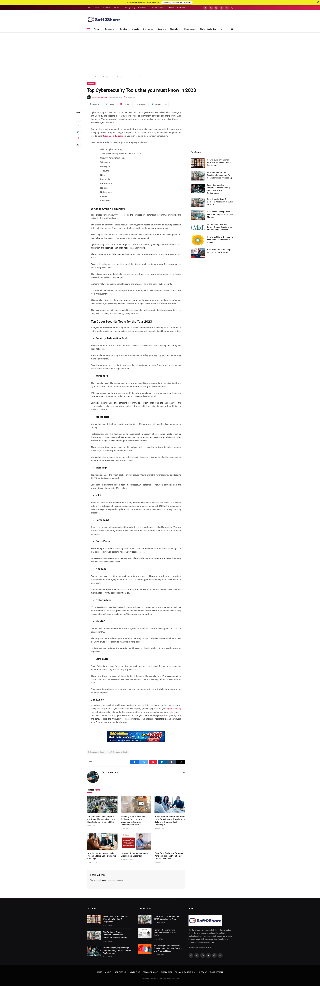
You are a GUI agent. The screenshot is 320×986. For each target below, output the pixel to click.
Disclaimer (142, 8)
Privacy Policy (130, 8)
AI (221, 29)
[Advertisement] (160, 54)
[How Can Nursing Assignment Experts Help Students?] (136, 841)
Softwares (148, 29)
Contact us (106, 8)
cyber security (174, 708)
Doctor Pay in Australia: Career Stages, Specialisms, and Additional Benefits (219, 227)
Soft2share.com (100, 97)
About (97, 8)
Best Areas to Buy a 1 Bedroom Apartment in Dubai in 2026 (220, 202)
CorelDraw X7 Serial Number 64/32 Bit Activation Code (166, 917)
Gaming (123, 29)
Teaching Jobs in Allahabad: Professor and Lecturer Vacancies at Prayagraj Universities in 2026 (133, 820)
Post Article (181, 8)
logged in (104, 880)
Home (89, 8)
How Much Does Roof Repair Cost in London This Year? (220, 250)
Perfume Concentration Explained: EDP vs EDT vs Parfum (165, 932)
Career (91, 84)
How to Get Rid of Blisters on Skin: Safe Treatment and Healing (220, 239)
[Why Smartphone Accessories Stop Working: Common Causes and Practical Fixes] (145, 949)
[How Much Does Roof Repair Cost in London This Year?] (198, 253)
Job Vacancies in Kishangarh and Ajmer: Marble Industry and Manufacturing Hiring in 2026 (101, 819)
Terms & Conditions (157, 8)
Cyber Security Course (113, 136)
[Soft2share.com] (104, 19)
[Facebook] (78, 119)
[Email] (78, 144)
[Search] (232, 29)
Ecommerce (190, 29)
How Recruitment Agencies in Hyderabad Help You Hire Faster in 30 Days (101, 856)
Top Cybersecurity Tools (118, 752)
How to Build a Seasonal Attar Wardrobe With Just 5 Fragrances (219, 162)
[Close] (318, 2)
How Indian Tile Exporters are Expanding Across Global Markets (220, 214)
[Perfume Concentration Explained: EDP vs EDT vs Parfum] (145, 933)
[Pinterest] (78, 138)
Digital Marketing (208, 29)
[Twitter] (78, 125)
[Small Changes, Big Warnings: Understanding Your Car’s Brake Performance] (198, 188)
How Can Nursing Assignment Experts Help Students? (134, 854)
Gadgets (161, 29)
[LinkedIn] (78, 131)
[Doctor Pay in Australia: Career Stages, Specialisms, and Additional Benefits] (198, 227)
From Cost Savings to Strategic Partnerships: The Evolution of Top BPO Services (168, 856)
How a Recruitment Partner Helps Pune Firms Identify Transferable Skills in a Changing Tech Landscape (169, 820)
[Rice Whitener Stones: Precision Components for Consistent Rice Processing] (198, 175)
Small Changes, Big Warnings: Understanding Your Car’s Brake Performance (218, 189)
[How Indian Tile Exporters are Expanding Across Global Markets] (198, 215)
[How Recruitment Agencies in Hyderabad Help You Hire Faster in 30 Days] (102, 841)
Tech (96, 29)
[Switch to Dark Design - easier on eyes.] (232, 8)
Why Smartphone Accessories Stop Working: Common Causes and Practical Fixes (168, 948)
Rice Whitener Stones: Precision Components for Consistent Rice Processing (219, 175)
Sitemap (171, 8)
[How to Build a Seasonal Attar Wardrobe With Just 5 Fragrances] (198, 163)
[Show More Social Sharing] (166, 104)
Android (135, 29)
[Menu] (88, 29)
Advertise (117, 8)
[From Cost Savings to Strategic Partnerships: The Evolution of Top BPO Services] (169, 841)
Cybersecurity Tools (96, 752)
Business (109, 29)
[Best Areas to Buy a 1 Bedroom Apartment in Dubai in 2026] (198, 202)
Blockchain (175, 29)
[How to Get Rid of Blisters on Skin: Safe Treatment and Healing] (198, 240)
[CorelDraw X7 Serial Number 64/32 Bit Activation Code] (145, 919)
